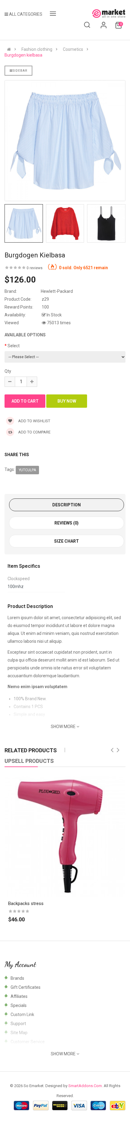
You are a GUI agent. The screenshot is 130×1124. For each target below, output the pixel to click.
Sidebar (20, 70)
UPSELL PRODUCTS (29, 761)
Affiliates (19, 996)
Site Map (19, 1032)
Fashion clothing (36, 49)
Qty (8, 371)
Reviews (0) (66, 523)
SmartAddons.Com (85, 1085)
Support (18, 1023)
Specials (19, 1005)
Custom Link (22, 1014)
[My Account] (103, 27)
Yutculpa (27, 470)
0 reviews (35, 268)
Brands (17, 978)
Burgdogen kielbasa (23, 55)
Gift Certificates (26, 987)
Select (14, 345)
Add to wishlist (33, 421)
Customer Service (28, 1041)
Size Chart (66, 541)
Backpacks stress (26, 903)
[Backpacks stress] (65, 836)
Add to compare (33, 432)
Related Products (31, 750)
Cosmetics (73, 49)
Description (66, 504)
